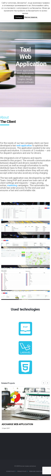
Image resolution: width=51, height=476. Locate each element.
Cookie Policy (10, 471)
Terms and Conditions (36, 471)
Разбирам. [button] (18, 17)
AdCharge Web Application (17, 424)
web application (24, 145)
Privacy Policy (21, 471)
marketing (12, 185)
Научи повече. (31, 17)
